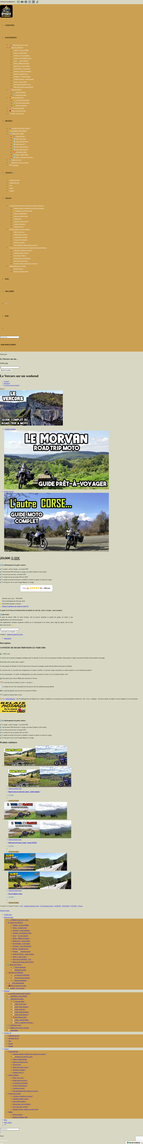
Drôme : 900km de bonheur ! (21, 938)
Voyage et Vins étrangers (20, 1085)
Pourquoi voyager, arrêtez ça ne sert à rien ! (26, 1109)
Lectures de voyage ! (19, 1088)
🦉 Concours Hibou (18, 1001)
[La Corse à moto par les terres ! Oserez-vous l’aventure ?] (56, 551)
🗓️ (5, 1125)
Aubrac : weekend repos (20, 928)
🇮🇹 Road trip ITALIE (14, 964)
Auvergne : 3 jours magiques (21, 930)
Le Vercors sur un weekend (11, 385)
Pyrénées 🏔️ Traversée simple (21, 951)
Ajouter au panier (6, 370)
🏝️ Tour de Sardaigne (19, 967)
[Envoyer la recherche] (20, 1129)
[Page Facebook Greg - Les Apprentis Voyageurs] (25, 1)
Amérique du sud (13, 1038)
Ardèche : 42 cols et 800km (21, 925)
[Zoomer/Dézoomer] (0, 1140)
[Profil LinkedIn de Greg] (33, 1)
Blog (5, 1120)
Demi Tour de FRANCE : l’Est (22, 959)
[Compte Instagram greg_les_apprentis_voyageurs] (29, 1)
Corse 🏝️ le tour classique (20, 936)
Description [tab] (7, 638)
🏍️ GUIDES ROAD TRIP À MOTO (19, 993)
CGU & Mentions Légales (46, 906)
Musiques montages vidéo (20, 1117)
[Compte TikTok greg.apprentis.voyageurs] (37, 1)
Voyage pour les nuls (14, 1093)
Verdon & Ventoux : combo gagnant (23, 954)
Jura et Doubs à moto (15, 894)
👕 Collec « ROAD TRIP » (21, 1020)
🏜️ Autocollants (13, 1030)
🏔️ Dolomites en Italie (19, 970)
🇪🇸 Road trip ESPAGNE (15, 972)
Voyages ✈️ (7, 1033)
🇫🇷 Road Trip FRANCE (15, 922)
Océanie (10, 1046)
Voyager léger (17, 1064)
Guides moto (8, 914)
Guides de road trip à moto (15, 634)
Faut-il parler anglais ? (19, 1101)
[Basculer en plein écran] (2, 1140)
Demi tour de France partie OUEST (23, 962)
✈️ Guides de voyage (14, 1025)
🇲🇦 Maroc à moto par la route (17, 985)
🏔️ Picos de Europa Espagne (21, 978)
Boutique (7, 991)
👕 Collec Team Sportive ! (21, 1014)
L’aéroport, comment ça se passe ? (23, 1096)
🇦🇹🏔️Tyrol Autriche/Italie (16, 983)
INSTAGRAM (66, 906)
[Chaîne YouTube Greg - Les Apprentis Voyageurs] (22, 1)
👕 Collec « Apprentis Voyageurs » (23, 1022)
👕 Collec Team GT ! (19, 1009)
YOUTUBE (74, 906)
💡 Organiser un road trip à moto (22, 1057)
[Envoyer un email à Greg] (18, 1)
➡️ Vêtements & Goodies (16, 999)
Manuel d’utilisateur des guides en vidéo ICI (15, 606)
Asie (9, 1041)
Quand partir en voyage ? (20, 1080)
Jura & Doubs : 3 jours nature (21, 943)
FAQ (21, 906)
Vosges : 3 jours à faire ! (20, 957)
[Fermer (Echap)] (6, 1140)
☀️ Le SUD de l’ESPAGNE (21, 975)
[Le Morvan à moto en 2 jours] (56, 489)
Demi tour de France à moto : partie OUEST (22, 842)
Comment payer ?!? (18, 1072)
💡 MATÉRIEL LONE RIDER (17, 996)
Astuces (6, 1049)
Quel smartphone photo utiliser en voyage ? (25, 1091)
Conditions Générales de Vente (31, 906)
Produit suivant (8, 491)
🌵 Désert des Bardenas (20, 980)
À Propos (80, 906)
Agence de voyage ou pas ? (21, 1067)
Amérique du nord (13, 1036)
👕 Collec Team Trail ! (19, 1004)
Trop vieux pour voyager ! (20, 1107)
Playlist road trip (18, 1114)
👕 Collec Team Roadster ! (21, 1007)
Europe (10, 1043)
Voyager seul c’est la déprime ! (22, 1104)
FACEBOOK (57, 906)
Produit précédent (10, 429)
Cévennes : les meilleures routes (22, 933)
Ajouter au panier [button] (13, 800)
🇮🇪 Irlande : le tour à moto (16, 988)
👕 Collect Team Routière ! (21, 1012)
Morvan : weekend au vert (20, 949)
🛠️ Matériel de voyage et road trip (18, 1028)
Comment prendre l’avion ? (21, 1099)
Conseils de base (13, 1051)
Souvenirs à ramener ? (19, 1070)
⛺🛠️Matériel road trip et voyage (18, 920)
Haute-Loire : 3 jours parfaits (21, 941)
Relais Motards (10, 699)
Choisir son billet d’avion (20, 1062)
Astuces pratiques (13, 1075)
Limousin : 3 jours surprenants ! (22, 946)
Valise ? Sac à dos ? (18, 1078)
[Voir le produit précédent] (4, 429)
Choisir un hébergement (20, 1059)
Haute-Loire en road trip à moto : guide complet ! (24, 792)
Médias (10, 1112)
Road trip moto (8, 917)
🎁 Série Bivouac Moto (20, 1017)
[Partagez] (4, 1140)
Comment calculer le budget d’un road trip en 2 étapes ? (29, 1054)
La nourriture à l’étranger (20, 1083)
